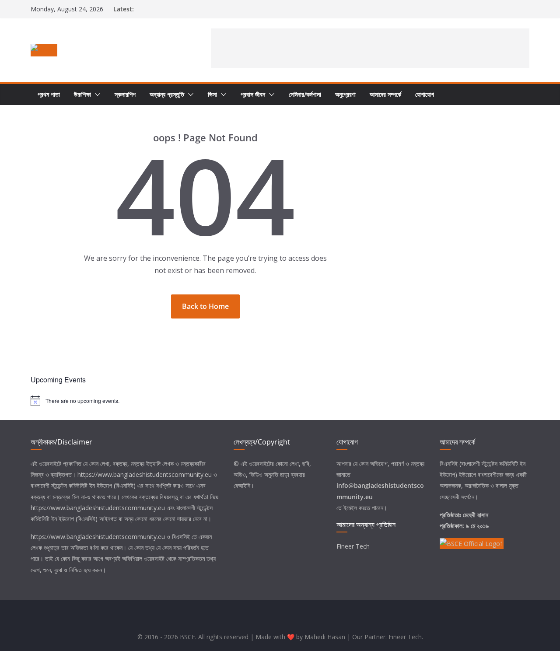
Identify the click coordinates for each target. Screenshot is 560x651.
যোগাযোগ (424, 94)
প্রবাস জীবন (253, 94)
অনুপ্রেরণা (345, 94)
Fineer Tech (353, 546)
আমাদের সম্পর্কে (385, 94)
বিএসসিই (181, 536)
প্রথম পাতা (49, 94)
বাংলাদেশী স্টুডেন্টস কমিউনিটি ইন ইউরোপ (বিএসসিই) (83, 485)
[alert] (280, 401)
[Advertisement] (370, 48)
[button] (96, 94)
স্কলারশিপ (125, 94)
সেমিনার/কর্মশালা (305, 94)
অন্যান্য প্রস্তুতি (167, 94)
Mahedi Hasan (324, 637)
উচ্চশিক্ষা (82, 94)
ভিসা (212, 94)
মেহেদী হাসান (475, 515)
